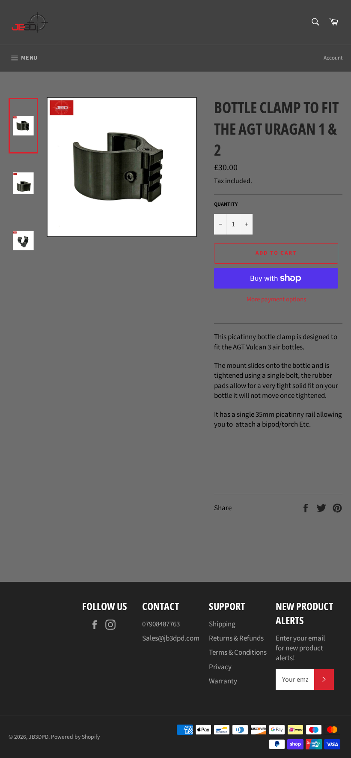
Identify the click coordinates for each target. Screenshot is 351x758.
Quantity (226, 204)
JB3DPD (38, 737)
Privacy (220, 667)
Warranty (223, 681)
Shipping (222, 624)
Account (333, 58)
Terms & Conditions (238, 652)
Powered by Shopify (75, 737)
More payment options (276, 299)
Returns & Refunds (236, 638)
